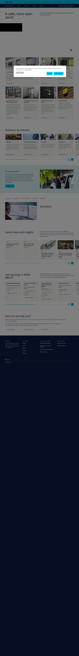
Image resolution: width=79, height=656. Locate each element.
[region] (40, 71)
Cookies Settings (20, 72)
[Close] (64, 67)
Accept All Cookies (59, 73)
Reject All (50, 73)
